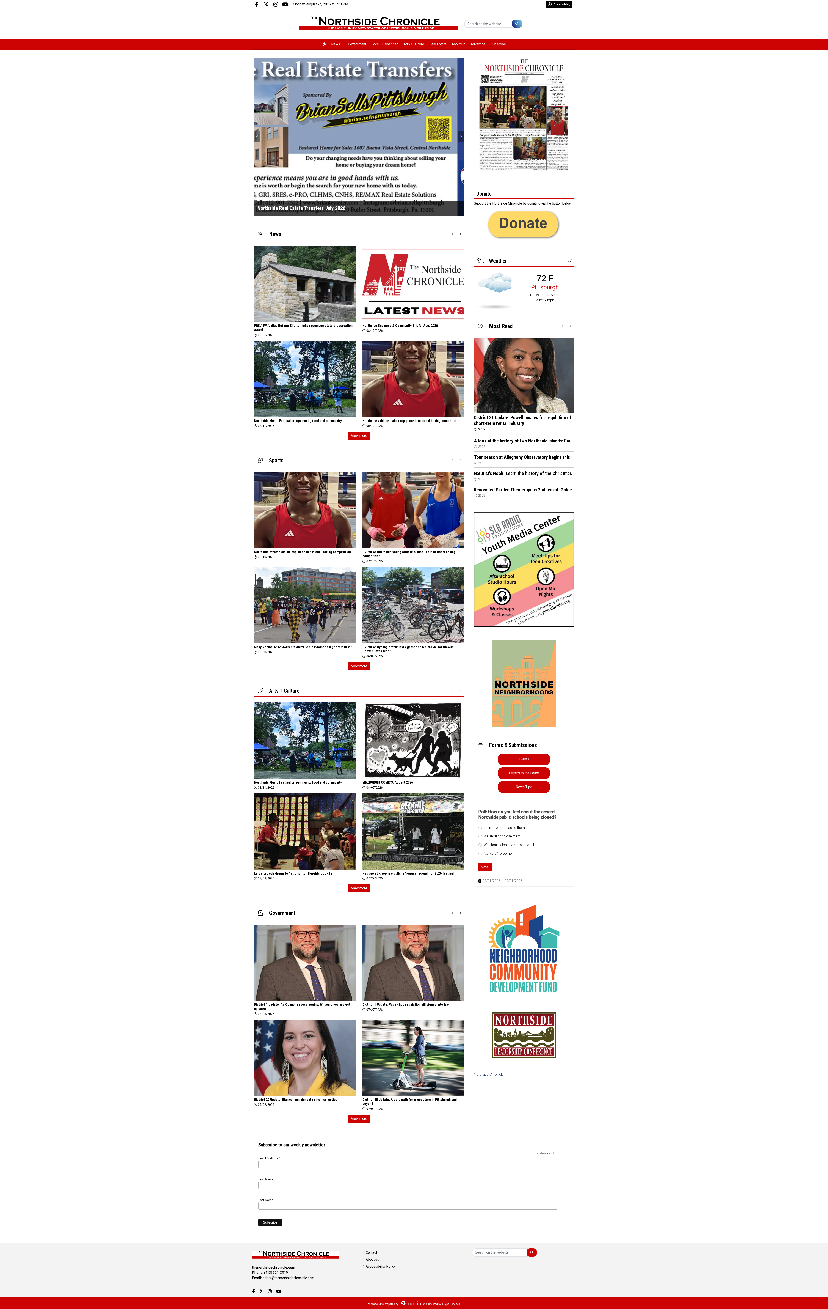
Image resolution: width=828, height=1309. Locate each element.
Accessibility (562, 4)
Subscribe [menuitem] (498, 44)
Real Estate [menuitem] (438, 44)
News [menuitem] (335, 44)
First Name (265, 1179)
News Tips (524, 787)
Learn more (792, 1301)
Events (524, 759)
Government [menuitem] (357, 44)
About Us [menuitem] (459, 44)
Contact (371, 1253)
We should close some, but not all (509, 845)
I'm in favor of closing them (504, 828)
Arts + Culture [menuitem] (414, 44)
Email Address (269, 1158)
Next (461, 136)
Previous (257, 136)
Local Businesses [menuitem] (384, 44)
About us (372, 1259)
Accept (813, 1301)
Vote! (485, 867)
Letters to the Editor (524, 773)
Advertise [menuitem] (478, 44)
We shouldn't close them (502, 836)
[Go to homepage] (378, 23)
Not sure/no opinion (499, 853)
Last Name (265, 1200)
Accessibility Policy (381, 1266)
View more (359, 436)
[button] (570, 261)
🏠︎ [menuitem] (324, 44)
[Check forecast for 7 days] (494, 291)
